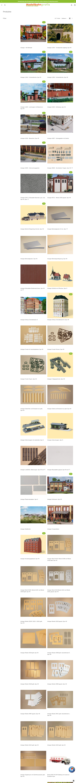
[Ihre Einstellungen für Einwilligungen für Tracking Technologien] (73, 780)
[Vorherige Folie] (22, 33)
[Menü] (1, 5)
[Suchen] (5, 5)
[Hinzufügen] (44, 44)
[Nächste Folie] (44, 33)
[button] (64, 18)
